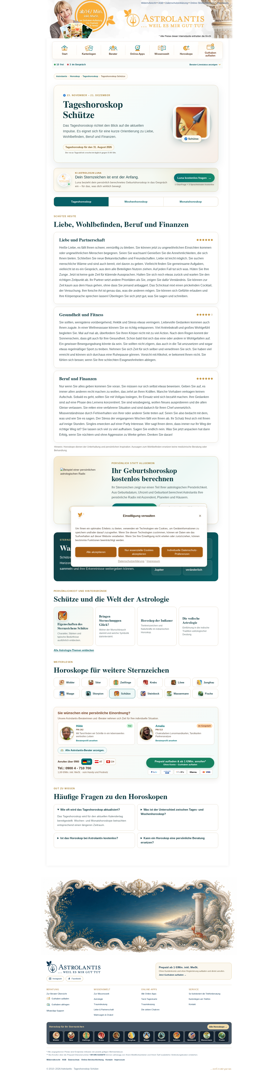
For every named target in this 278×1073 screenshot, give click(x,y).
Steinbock (153, 693)
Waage (70, 693)
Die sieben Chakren (150, 1009)
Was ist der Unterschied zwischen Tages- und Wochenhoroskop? (172, 812)
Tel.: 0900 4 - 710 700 (74, 768)
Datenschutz (73, 1060)
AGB (160, 3)
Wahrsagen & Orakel (103, 1015)
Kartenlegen (89, 53)
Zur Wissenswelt (101, 994)
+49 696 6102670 (97, 1055)
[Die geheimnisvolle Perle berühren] (192, 926)
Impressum (222, 3)
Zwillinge (125, 682)
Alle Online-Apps (148, 994)
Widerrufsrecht (148, 3)
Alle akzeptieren (96, 551)
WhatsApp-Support (55, 1011)
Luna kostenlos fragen (194, 178)
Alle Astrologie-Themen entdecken (74, 650)
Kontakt (192, 1004)
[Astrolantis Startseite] (98, 967)
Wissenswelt (162, 53)
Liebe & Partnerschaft (104, 1009)
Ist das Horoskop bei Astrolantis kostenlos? (89, 838)
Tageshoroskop (90, 76)
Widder (70, 682)
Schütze (125, 693)
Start (64, 53)
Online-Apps (137, 53)
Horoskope (186, 53)
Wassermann (181, 693)
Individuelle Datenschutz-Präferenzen (182, 552)
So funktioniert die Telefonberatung (204, 994)
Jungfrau (209, 682)
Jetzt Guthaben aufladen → (172, 975)
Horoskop (75, 76)
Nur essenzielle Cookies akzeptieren (139, 552)
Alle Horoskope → (218, 1027)
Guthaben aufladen (210, 54)
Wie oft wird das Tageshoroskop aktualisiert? (90, 809)
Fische (209, 693)
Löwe (181, 682)
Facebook (76, 978)
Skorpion (98, 693)
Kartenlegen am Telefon (199, 999)
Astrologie (98, 999)
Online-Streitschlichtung (202, 3)
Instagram (57, 978)
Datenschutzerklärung (176, 3)
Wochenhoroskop (136, 201)
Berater (113, 53)
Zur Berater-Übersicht (57, 994)
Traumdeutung (100, 1004)
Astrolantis (61, 76)
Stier (98, 682)
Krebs (153, 682)
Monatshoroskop (191, 201)
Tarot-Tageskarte (149, 999)
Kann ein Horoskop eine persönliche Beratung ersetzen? (173, 840)
